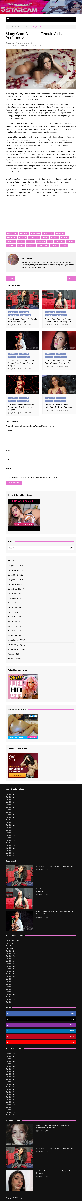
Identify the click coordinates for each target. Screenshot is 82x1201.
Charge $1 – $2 (13, 566)
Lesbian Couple (13, 607)
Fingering (11, 241)
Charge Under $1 (14, 589)
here (32, 195)
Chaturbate (10, 946)
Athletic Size (12, 233)
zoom (64, 245)
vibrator (55, 245)
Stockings (32, 245)
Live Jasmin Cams (12, 941)
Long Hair (42, 241)
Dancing (23, 237)
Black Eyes (48, 233)
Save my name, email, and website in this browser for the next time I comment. (34, 477)
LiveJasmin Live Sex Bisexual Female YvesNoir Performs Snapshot (21, 407)
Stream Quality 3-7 (23, 357)
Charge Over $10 (14, 584)
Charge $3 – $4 (13, 575)
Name (8, 450)
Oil (51, 241)
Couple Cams (12, 594)
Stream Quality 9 (40, 46)
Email (8, 459)
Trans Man (11, 654)
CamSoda (9, 943)
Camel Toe (11, 237)
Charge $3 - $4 (13, 398)
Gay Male (11, 603)
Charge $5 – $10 (14, 580)
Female (65, 237)
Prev (11, 278)
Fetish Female (24, 312)
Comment (9, 431)
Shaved (70, 241)
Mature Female (13, 612)
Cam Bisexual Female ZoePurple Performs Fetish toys (55, 866)
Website (8, 468)
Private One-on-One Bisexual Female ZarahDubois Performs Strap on (21, 363)
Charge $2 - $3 (12, 46)
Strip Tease (43, 245)
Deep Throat (35, 237)
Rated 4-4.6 (12, 621)
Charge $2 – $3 (13, 570)
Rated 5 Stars (50, 315)
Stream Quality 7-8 (14, 645)
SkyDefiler (11, 43)
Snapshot (11, 245)
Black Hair (60, 233)
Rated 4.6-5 (22, 46)
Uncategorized (25, 315)
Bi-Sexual (24, 233)
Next (70, 278)
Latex (21, 241)
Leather (30, 241)
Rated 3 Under (13, 617)
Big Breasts (36, 233)
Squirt (21, 245)
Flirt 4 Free (9, 948)
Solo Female (30, 46)
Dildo (46, 237)
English (55, 237)
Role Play (60, 241)
